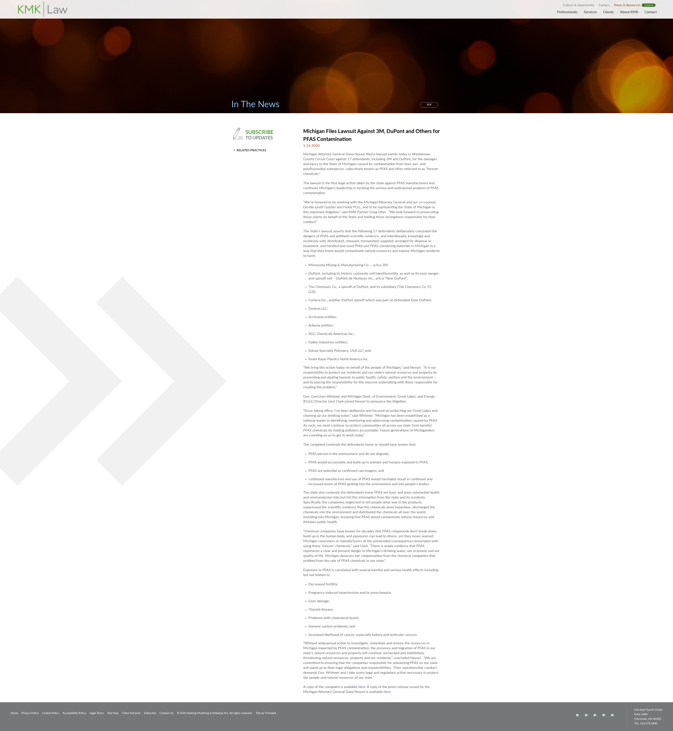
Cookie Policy (50, 713)
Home (14, 713)
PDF (429, 105)
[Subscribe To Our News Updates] (261, 133)
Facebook (587, 716)
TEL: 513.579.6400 (645, 723)
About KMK (629, 12)
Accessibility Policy (74, 713)
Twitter (604, 716)
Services (590, 12)
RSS (613, 716)
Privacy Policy (30, 713)
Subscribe (150, 713)
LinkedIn (596, 716)
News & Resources (627, 5)
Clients (608, 12)
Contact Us (166, 713)
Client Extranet (131, 713)
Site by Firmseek (266, 713)
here (361, 687)
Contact (651, 12)
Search (648, 5)
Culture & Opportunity (578, 5)
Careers (604, 5)
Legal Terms (97, 713)
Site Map (112, 713)
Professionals (567, 12)
